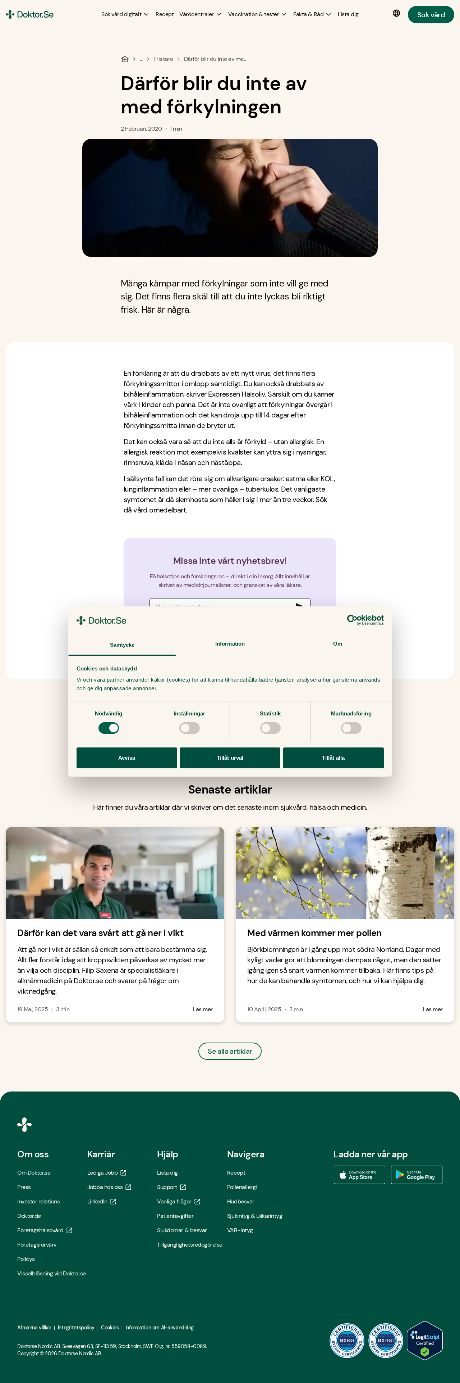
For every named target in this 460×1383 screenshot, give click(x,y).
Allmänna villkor (34, 1327)
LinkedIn (97, 1201)
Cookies (110, 1327)
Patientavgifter (175, 1216)
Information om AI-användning (159, 1327)
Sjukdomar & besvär (182, 1230)
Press (24, 1187)
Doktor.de (29, 1216)
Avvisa (126, 758)
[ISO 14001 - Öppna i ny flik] (386, 1341)
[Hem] (125, 59)
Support (167, 1187)
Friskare (163, 59)
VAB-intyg (240, 1230)
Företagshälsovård (40, 1230)
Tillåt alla (333, 758)
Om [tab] (337, 644)
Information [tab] (230, 644)
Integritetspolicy (76, 1327)
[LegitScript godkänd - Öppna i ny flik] (425, 1340)
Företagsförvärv (36, 1244)
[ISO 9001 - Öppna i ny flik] (347, 1341)
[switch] (189, 728)
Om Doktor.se (33, 1172)
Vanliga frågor (174, 1201)
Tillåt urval (230, 758)
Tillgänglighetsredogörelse (189, 1244)
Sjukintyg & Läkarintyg (254, 1216)
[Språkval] (398, 13)
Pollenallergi (242, 1187)
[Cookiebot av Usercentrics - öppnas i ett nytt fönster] (352, 620)
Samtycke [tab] (122, 645)
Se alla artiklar (230, 1051)
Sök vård (431, 14)
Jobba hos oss (105, 1187)
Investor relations (38, 1201)
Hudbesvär (240, 1201)
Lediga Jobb (102, 1172)
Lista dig (167, 1172)
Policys (26, 1259)
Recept (236, 1172)
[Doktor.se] (30, 14)
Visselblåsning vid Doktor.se (51, 1273)
